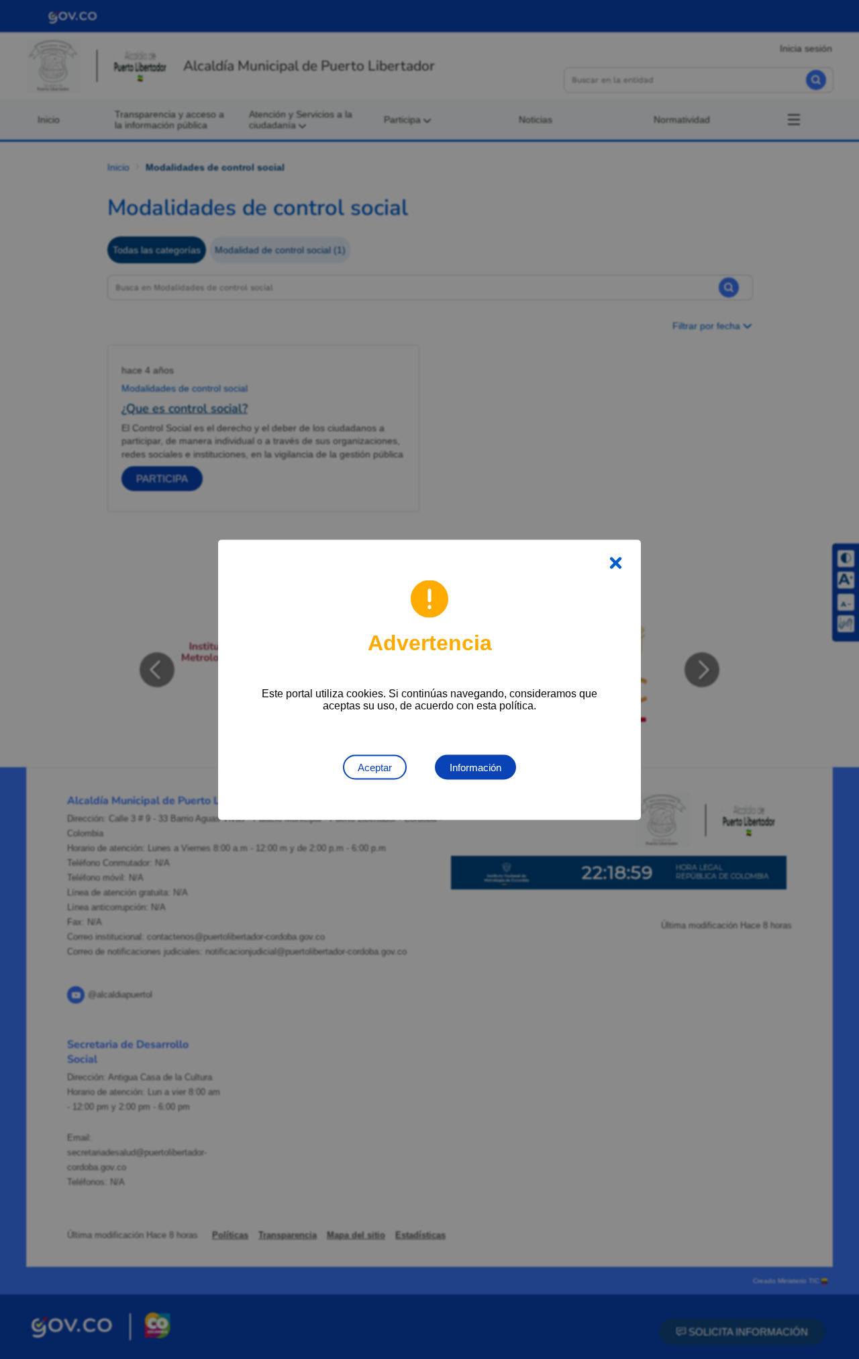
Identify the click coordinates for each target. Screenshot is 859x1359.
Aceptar (375, 767)
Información (475, 767)
